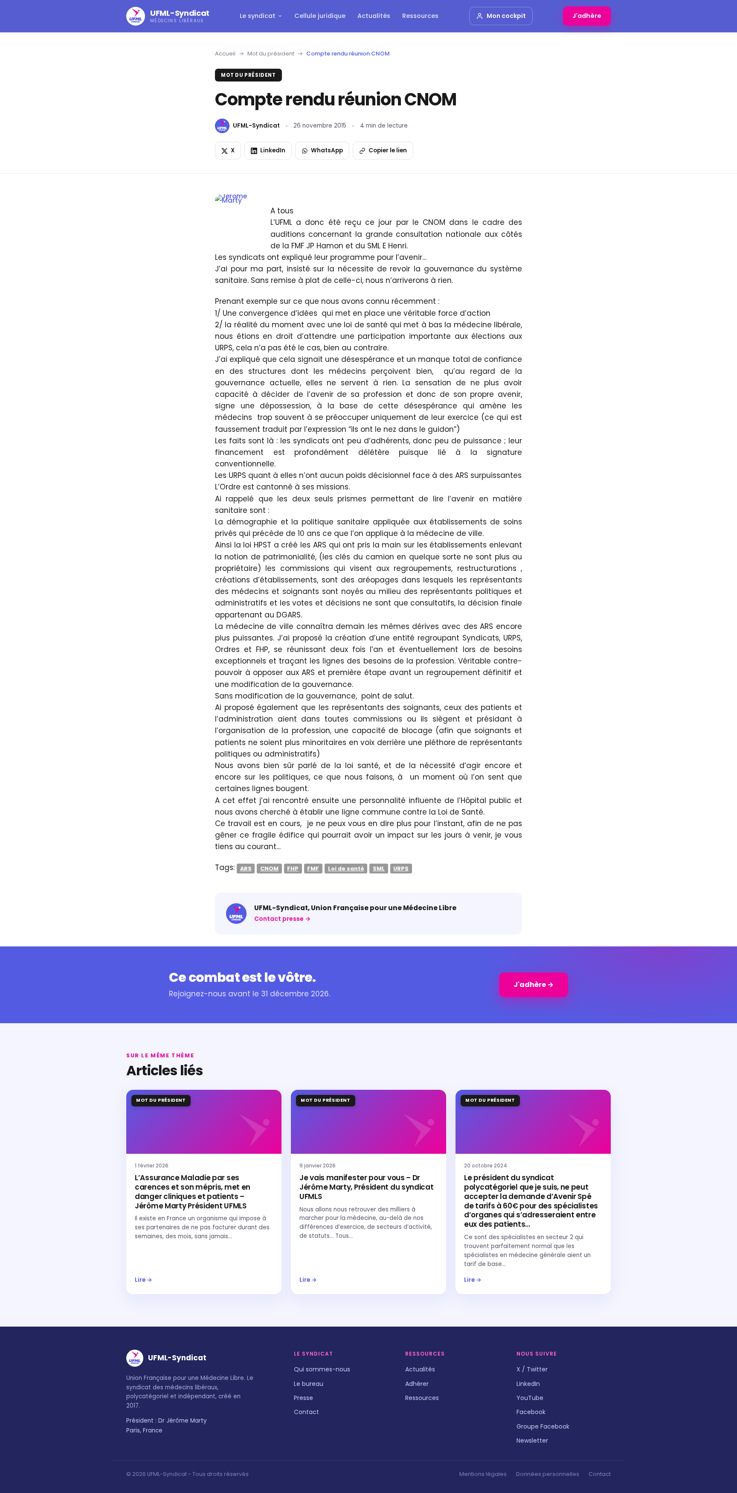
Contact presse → (282, 918)
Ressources (420, 16)
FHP (293, 868)
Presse (303, 1398)
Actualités (373, 16)
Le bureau (308, 1383)
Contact (306, 1412)
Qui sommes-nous (322, 1369)
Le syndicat (258, 16)
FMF (313, 868)
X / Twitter (532, 1369)
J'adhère (586, 16)
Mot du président (270, 53)
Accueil (225, 53)
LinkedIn (528, 1383)
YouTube (529, 1398)
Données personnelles (547, 1474)
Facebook (530, 1412)
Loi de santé (346, 868)
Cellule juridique (319, 16)
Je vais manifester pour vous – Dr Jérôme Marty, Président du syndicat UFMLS (366, 1187)
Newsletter (532, 1440)
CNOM (269, 868)
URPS (401, 868)
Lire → (143, 1280)
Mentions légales (483, 1474)
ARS (246, 868)
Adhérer (417, 1383)
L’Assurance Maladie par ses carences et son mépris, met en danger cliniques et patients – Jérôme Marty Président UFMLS (192, 1192)
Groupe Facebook (542, 1426)
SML (379, 868)
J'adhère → (534, 985)
